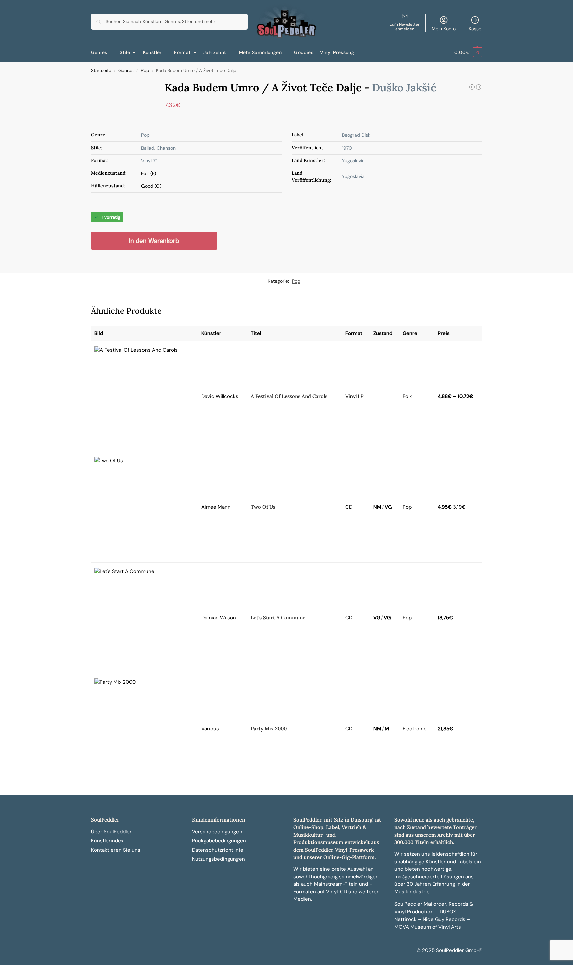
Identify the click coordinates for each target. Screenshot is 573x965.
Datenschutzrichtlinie (217, 850)
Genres (126, 70)
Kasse (475, 29)
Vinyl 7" (149, 161)
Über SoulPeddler (111, 831)
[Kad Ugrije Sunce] (472, 87)
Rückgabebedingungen (219, 840)
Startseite (101, 70)
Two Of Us (263, 507)
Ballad (147, 148)
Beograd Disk (356, 135)
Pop (145, 70)
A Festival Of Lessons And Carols (289, 396)
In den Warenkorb (154, 241)
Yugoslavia (353, 161)
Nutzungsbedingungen (218, 859)
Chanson (166, 148)
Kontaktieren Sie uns (115, 850)
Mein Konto (444, 29)
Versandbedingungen (217, 831)
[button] (468, 52)
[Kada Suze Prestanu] (478, 87)
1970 (347, 148)
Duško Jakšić (404, 87)
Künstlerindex (107, 840)
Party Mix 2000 (269, 728)
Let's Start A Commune (278, 617)
